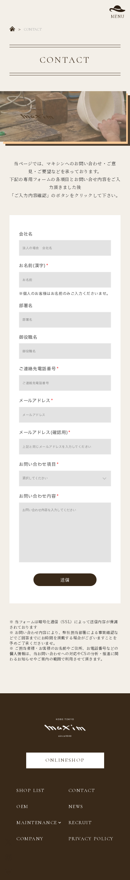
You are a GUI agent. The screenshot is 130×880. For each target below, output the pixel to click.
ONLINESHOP (65, 760)
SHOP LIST (30, 790)
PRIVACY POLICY (91, 839)
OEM (22, 806)
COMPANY (30, 839)
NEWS (75, 806)
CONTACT (81, 790)
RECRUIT (80, 822)
